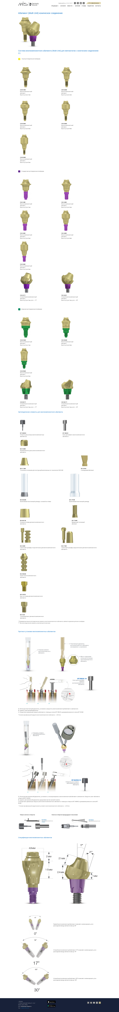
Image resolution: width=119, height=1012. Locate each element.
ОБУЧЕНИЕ (77, 6)
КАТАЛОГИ (63, 6)
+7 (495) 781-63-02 (24, 1008)
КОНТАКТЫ (98, 6)
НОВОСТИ (69, 6)
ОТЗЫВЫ (84, 6)
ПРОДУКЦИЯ (54, 6)
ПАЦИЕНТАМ (90, 6)
